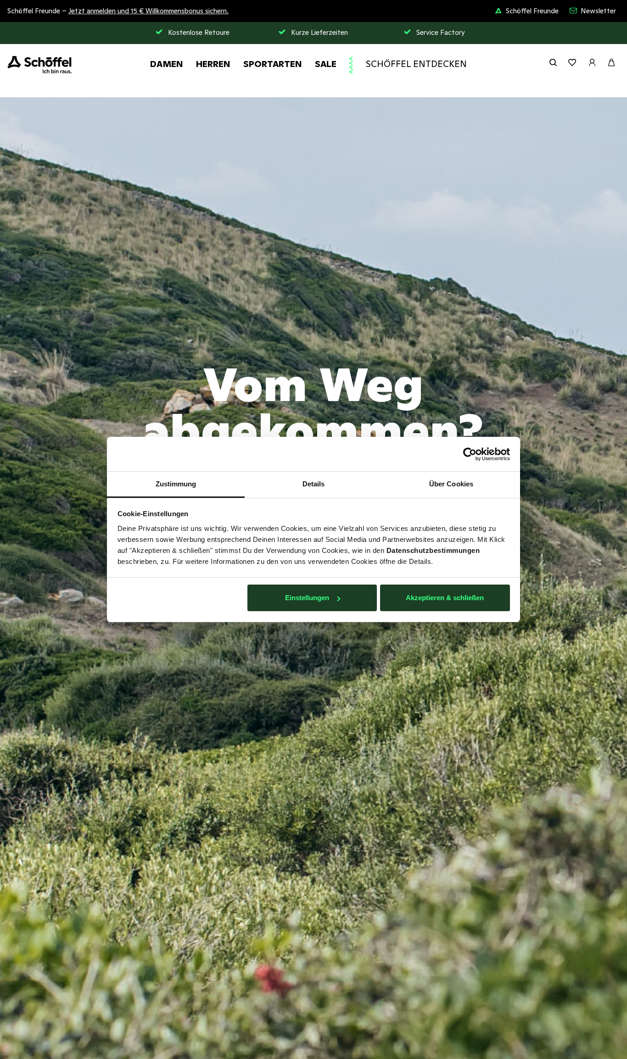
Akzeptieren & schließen (445, 598)
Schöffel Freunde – (118, 10)
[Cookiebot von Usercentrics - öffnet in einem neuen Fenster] (470, 454)
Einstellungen (307, 598)
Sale (325, 63)
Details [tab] (313, 484)
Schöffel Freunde (532, 10)
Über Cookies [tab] (451, 484)
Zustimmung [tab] (176, 484)
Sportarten (272, 63)
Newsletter (598, 10)
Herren (213, 63)
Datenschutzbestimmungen (433, 550)
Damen (166, 63)
